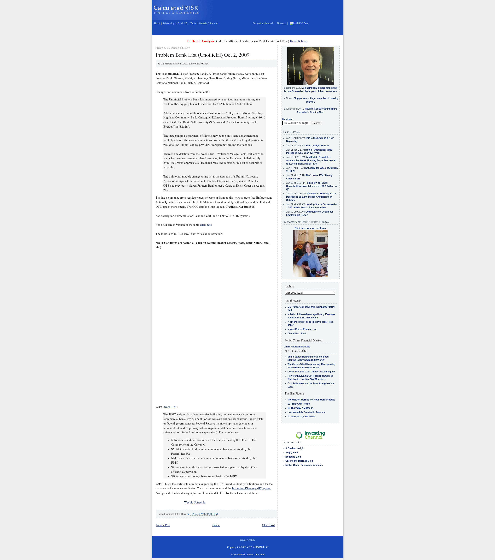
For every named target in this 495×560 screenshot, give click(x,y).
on (202, 514)
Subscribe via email (263, 23)
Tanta (193, 23)
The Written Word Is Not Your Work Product (311, 399)
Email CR (183, 23)
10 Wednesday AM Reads (302, 416)
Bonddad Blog (293, 456)
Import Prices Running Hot (302, 329)
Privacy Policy (247, 539)
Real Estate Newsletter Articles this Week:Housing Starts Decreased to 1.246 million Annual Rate (311, 160)
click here (206, 224)
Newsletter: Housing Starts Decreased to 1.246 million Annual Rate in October (311, 197)
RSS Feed (304, 23)
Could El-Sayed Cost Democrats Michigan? (311, 371)
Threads (281, 23)
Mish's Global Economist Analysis (304, 465)
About (157, 23)
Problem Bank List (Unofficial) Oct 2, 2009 (202, 54)
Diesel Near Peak (297, 333)
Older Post (268, 525)
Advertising (169, 23)
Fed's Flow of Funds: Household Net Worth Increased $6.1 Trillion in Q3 (311, 186)
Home (216, 525)
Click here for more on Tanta (310, 228)
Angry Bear (291, 452)
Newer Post (163, 525)
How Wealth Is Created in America (306, 412)
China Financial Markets (297, 346)
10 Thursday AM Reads (300, 408)
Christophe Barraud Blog (299, 461)
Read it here (298, 41)
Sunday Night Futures (317, 145)
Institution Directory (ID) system (251, 488)
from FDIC (171, 407)
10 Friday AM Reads (299, 403)
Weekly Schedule (208, 23)
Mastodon (287, 119)
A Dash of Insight (294, 448)
